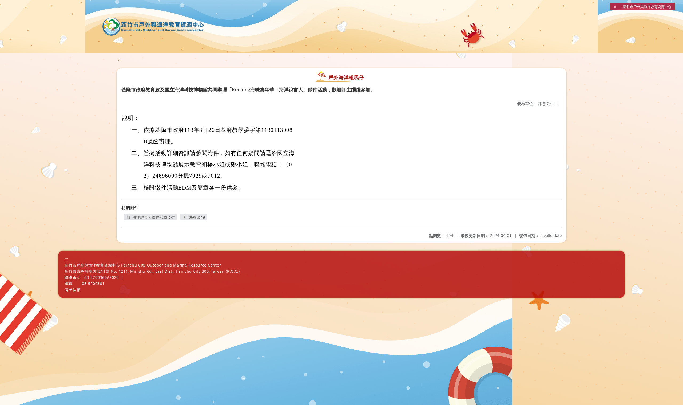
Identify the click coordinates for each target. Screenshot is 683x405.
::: (614, 6)
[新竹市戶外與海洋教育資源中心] (153, 26)
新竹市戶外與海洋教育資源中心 (647, 6)
